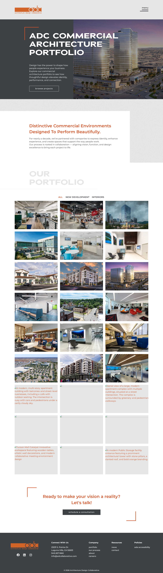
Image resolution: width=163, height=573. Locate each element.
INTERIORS (98, 197)
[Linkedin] (24, 555)
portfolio (93, 547)
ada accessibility (142, 547)
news (114, 547)
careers (92, 556)
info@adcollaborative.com (64, 556)
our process (94, 550)
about (92, 553)
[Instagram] (31, 555)
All (60, 197)
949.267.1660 (57, 553)
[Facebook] (18, 555)
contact (115, 550)
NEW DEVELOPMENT (77, 197)
